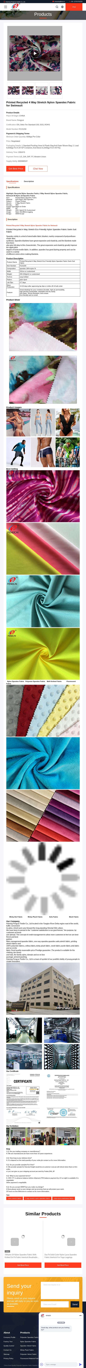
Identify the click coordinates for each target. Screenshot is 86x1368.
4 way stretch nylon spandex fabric (37, 1198)
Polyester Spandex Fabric (29, 1337)
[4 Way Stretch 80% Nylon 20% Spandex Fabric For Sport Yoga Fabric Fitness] (63, 1236)
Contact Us (7, 1350)
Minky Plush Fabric (27, 1350)
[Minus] (80, 1315)
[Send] (80, 1364)
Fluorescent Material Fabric (30, 1358)
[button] (15, 1242)
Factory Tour (8, 1341)
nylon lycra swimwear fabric (63, 1198)
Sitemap (6, 1354)
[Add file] (41, 1364)
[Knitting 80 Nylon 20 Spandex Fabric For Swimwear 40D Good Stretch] (23, 1236)
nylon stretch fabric (14, 1198)
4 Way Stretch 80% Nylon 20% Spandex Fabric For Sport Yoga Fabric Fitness (60, 1256)
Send (74, 1304)
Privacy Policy (8, 1358)
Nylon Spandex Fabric (28, 1341)
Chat (74, 7)
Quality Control (9, 1346)
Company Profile (9, 1337)
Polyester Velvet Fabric (28, 1354)
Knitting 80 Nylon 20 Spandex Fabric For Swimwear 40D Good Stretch (21, 1256)
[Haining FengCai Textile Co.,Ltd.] (16, 7)
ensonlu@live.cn (60, 1)
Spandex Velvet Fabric (28, 1346)
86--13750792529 (76, 1)
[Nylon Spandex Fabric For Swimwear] (34, 53)
